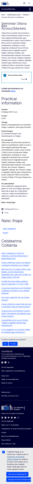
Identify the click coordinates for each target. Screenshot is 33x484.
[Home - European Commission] (14, 407)
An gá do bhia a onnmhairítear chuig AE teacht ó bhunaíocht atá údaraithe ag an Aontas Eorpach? (16, 313)
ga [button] (24, 3)
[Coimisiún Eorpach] (5, 3)
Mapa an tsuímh (6, 383)
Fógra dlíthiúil (5, 440)
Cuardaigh (29, 3)
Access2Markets (7, 351)
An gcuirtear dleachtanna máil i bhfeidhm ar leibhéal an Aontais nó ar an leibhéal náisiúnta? (16, 290)
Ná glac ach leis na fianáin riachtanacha (19, 479)
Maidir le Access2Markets (10, 379)
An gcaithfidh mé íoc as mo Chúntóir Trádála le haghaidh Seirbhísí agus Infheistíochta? (14, 322)
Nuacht (5, 233)
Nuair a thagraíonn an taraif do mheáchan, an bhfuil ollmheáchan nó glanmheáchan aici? (14, 255)
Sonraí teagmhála (7, 421)
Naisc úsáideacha (9, 229)
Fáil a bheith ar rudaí (8, 444)
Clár (30, 10)
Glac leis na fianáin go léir (17, 474)
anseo (13, 91)
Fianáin (3, 432)
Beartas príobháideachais (9, 436)
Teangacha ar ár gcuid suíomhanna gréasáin (16, 429)
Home (3, 14)
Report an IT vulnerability (10, 425)
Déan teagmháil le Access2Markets (13, 371)
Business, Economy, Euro (10, 396)
